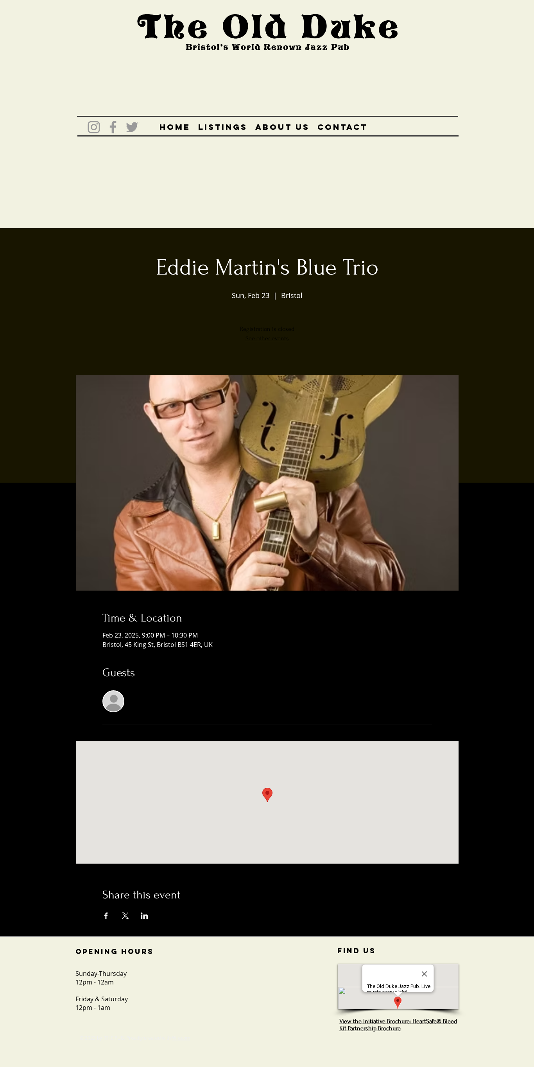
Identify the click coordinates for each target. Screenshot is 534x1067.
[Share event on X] (125, 916)
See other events (267, 338)
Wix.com (181, 1038)
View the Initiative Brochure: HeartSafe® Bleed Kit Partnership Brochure (398, 1025)
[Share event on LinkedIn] (144, 916)
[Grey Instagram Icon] (94, 127)
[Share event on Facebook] (106, 916)
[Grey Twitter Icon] (132, 127)
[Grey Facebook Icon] (113, 127)
